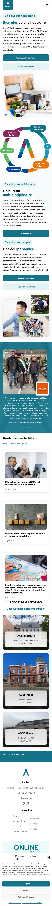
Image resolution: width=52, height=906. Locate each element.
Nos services (26, 233)
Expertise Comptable (38, 128)
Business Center (11, 133)
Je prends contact (26, 66)
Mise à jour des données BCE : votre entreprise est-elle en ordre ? (23, 483)
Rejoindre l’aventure (26, 286)
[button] (48, 857)
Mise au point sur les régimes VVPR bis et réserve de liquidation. (25, 534)
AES (47, 146)
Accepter (26, 883)
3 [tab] (29, 427)
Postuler (34, 829)
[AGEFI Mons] (26, 681)
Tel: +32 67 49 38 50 (26, 793)
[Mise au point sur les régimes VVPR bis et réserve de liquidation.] (26, 517)
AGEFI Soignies (26, 635)
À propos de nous (26, 278)
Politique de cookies (15, 903)
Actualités (34, 818)
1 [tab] (22, 427)
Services (16, 816)
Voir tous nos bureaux (13, 755)
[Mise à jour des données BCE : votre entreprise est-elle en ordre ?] (26, 465)
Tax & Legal (7, 150)
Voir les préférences (26, 897)
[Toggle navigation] (47, 5)
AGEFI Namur (26, 733)
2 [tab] (26, 427)
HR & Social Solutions (41, 164)
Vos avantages (19, 821)
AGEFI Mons (26, 694)
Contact (33, 823)
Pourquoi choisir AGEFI (26, 57)
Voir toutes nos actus (13, 443)
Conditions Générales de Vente (32, 903)
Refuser (26, 890)
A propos (17, 826)
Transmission (14, 169)
